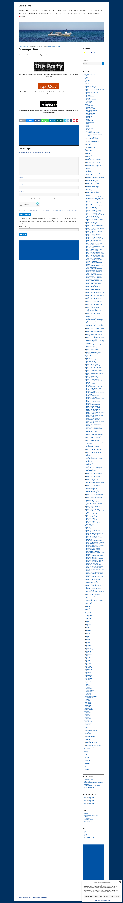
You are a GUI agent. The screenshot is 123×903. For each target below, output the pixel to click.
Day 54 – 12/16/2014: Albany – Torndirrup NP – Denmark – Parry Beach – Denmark (94, 310)
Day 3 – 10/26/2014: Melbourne (93, 165)
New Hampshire (90, 661)
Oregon (88, 673)
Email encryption (89, 726)
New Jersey (88, 663)
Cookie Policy (97, 900)
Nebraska (88, 658)
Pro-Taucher (88, 612)
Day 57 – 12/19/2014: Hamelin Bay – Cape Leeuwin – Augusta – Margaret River (94, 325)
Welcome (21, 10)
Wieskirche (88, 102)
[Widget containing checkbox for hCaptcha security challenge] (29, 204)
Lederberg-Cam (91, 147)
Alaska (87, 621)
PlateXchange (88, 705)
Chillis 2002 (88, 712)
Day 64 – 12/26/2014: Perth (92, 348)
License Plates (84, 10)
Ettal (87, 90)
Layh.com (86, 816)
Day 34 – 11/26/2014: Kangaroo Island (95, 253)
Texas (87, 682)
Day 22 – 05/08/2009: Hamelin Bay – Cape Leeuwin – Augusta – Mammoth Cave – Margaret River (94, 600)
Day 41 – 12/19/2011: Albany (92, 479)
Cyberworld (31, 13)
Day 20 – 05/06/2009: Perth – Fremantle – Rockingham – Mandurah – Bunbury (95, 591)
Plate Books (87, 700)
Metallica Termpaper (90, 753)
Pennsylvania (89, 675)
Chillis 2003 (87, 714)
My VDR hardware (90, 736)
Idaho (87, 636)
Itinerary (88, 152)
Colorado (88, 627)
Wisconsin (88, 693)
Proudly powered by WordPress (40, 897)
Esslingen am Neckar (91, 87)
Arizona (88, 623)
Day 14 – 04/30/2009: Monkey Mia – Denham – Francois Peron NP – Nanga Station (95, 569)
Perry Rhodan (42, 13)
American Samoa (90, 697)
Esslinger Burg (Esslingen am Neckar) (95, 89)
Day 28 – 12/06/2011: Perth (92, 440)
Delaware (88, 630)
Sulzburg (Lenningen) (91, 99)
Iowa (87, 641)
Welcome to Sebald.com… (89, 74)
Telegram (87, 763)
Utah (87, 684)
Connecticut (89, 629)
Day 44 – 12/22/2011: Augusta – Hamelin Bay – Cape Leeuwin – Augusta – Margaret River (93, 491)
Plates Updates (88, 708)
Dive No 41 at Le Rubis (89, 787)
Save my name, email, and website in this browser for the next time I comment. (42, 198)
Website (21, 191)
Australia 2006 (89, 120)
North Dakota (89, 669)
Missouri (88, 655)
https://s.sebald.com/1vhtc (54, 46)
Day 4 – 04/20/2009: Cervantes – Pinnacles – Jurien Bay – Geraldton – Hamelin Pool (94, 538)
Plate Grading (88, 703)
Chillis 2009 (88, 718)
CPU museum (88, 723)
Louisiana (88, 645)
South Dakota (89, 679)
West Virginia (89, 691)
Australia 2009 (89, 116)
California (88, 626)
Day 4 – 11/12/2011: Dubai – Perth (94, 365)
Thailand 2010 (89, 114)
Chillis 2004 (88, 715)
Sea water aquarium (97, 10)
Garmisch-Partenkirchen (92, 92)
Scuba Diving (62, 10)
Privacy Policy (104, 900)
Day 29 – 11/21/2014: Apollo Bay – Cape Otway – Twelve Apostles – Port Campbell (95, 240)
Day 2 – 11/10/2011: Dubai (92, 362)
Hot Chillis (22, 13)
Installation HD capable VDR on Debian (95, 738)
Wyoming (88, 694)
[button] (120, 882)
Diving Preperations (92, 143)
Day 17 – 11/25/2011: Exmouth (93, 404)
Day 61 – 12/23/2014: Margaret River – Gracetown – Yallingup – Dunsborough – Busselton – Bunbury (95, 339)
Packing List (89, 153)
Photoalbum (44, 10)
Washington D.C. (90, 690)
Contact (61, 13)
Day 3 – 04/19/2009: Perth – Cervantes (95, 534)
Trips (53, 10)
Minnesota (88, 652)
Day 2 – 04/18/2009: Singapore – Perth (95, 533)
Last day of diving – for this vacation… (92, 785)
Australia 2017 (89, 105)
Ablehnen (98, 897)
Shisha (87, 129)
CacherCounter (88, 615)
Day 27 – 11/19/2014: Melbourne (93, 234)
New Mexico (89, 664)
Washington (89, 688)
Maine (87, 647)
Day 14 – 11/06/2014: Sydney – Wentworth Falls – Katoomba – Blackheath (93, 194)
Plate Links (87, 706)
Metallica (52, 13)
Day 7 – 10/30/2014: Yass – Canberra (94, 176)
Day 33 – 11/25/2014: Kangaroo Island (94, 252)
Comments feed (87, 834)
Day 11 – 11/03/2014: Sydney (92, 186)
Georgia (88, 633)
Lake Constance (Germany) (93, 132)
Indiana (88, 639)
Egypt (88, 135)
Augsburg (88, 84)
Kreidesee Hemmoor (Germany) (94, 134)
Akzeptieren (88, 897)
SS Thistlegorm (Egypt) (92, 138)
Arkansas (88, 624)
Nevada (88, 660)
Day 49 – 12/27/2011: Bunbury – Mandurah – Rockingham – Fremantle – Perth (95, 511)
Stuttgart (88, 98)
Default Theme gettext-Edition (93, 747)
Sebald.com (25, 6)
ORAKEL (87, 750)
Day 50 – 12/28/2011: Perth (92, 513)
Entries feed (86, 833)
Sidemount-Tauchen (89, 819)
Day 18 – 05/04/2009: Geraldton (93, 584)
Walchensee (89, 101)
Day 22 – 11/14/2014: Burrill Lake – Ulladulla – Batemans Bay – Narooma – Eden (94, 219)
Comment (22, 156)
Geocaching (72, 10)
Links (86, 727)
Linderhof (88, 95)
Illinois (88, 638)
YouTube (87, 762)
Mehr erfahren (51, 223)
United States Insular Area (91, 696)
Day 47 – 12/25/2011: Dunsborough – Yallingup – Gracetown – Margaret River (94, 503)
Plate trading (88, 702)
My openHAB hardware (91, 730)
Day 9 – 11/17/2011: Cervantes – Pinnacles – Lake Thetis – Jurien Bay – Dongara (95, 381)
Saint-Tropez (87, 781)
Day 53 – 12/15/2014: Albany (92, 307)
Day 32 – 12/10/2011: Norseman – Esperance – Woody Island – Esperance (94, 454)
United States (88, 618)
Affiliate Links (88, 721)
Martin (86, 77)
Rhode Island (89, 676)
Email (21, 184)
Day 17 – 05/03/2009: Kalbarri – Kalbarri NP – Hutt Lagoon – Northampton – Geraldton (93, 581)
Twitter (87, 759)
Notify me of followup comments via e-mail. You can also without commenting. (49, 210)
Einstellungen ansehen (112, 897)
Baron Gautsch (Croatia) (93, 140)
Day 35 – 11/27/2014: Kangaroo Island (94, 255)
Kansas (88, 642)
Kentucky (88, 644)
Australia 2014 (89, 107)
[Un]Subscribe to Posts (89, 837)
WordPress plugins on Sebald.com (94, 745)
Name (21, 177)
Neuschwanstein (90, 96)
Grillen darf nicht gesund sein (91, 815)
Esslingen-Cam (91, 146)
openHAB (87, 729)
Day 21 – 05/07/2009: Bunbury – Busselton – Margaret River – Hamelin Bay (95, 596)
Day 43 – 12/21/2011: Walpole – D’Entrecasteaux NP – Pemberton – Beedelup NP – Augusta (94, 487)
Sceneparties (88, 733)
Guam (87, 699)
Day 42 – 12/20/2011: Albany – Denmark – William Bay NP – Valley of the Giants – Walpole (95, 482)
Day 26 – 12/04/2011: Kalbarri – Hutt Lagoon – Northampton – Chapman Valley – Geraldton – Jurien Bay (94, 435)
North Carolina (89, 667)
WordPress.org (87, 836)
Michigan (88, 651)
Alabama (88, 620)
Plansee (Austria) (90, 122)
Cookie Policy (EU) (93, 13)
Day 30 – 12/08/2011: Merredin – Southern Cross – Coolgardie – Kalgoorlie (93, 446)
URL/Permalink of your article (27, 227)
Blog (27, 10)
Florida (88, 632)
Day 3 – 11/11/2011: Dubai (92, 364)
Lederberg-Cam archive (91, 742)
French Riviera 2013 (90, 108)
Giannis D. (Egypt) (91, 137)
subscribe (60, 210)
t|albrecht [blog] (88, 821)
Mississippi (89, 654)
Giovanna (87, 78)
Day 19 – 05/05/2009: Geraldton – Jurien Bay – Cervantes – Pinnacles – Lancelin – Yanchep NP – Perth (94, 587)
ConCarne (86, 813)
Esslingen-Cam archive (91, 741)
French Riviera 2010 (90, 113)
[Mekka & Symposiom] (49, 86)
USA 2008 (88, 117)
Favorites (87, 81)
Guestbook (87, 756)
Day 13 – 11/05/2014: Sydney (92, 191)
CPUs (87, 126)
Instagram (87, 760)
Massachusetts (89, 650)
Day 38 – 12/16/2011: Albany (92, 472)
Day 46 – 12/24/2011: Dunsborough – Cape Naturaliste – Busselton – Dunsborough (94, 499)
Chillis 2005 (88, 717)
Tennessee (88, 681)
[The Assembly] (49, 104)
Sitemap (69, 13)
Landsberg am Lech (88, 779)
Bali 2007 (88, 119)
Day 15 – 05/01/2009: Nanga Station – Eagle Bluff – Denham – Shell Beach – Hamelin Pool (95, 574)
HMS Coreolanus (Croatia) (93, 141)
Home (20, 46)
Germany (87, 83)
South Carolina (89, 678)
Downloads (87, 724)
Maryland (88, 648)
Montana (88, 657)
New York (88, 666)
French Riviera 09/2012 (91, 110)
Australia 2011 (89, 111)
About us (35, 10)
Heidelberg (88, 93)
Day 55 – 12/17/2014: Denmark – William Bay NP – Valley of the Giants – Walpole (95, 315)
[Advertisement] (49, 135)
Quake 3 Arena (88, 732)
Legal (109, 900)
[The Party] (49, 66)
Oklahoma (88, 672)
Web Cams (88, 144)
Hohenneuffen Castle (91, 86)
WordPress (87, 744)
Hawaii (87, 635)
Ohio (87, 670)
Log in (85, 831)
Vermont (88, 685)
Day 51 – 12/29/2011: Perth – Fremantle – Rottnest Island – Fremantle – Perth (93, 517)
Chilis (87, 125)
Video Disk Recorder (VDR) (91, 735)
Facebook (87, 757)
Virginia (88, 687)
